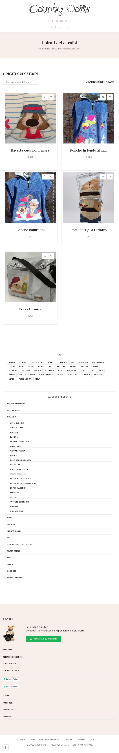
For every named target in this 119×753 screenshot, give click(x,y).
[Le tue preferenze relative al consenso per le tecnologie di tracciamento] (5, 748)
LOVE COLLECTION (18, 488)
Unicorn (14, 506)
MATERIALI (11, 558)
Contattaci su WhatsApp (45, 639)
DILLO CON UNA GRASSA (20, 460)
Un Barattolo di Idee (49, 740)
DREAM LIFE (15, 465)
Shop (47, 49)
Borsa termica (30, 309)
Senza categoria (15, 578)
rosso (60, 375)
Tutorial (68, 740)
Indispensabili (14, 531)
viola (37, 379)
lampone (84, 366)
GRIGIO (73, 366)
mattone (26, 371)
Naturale (49, 371)
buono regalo (99, 362)
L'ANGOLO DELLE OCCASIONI (19, 544)
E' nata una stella (19, 469)
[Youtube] (61, 20)
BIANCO (63, 362)
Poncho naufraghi (30, 230)
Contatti (94, 740)
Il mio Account (10, 664)
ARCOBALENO (37, 362)
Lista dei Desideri (11, 670)
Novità (10, 564)
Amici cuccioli (17, 423)
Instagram (8, 709)
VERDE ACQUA (25, 379)
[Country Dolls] (59, 9)
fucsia (31, 366)
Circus (13, 455)
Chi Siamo (81, 740)
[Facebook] (52, 20)
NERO (60, 371)
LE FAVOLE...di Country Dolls (23, 483)
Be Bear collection (19, 442)
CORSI (10, 518)
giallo (41, 366)
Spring (13, 497)
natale (37, 371)
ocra (83, 371)
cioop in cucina (17, 451)
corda (12, 366)
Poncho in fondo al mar (88, 150)
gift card (61, 366)
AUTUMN (14, 432)
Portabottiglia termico (89, 230)
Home (40, 49)
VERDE (11, 379)
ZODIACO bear (16, 511)
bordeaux (83, 362)
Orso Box (11, 571)
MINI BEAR (14, 493)
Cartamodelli (13, 410)
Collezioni (57, 49)
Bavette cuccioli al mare (30, 150)
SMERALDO (72, 375)
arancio (23, 362)
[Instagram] (57, 20)
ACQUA (12, 362)
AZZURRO (52, 362)
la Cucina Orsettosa (20, 479)
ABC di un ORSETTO (16, 403)
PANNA (12, 375)
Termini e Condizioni (12, 657)
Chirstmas (15, 446)
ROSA (32, 375)
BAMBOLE (14, 437)
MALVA (95, 366)
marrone (13, 371)
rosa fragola (46, 375)
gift (50, 366)
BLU (72, 362)
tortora (98, 375)
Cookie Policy (12, 686)
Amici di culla (16, 428)
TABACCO (86, 375)
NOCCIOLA (71, 371)
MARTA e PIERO (13, 551)
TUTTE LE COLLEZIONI (19, 502)
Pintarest (8, 716)
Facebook (8, 703)
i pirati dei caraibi (18, 474)
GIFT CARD (11, 524)
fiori (21, 366)
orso (100, 371)
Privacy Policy (12, 679)
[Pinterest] (66, 20)
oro (92, 371)
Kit (8, 538)
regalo (22, 375)
